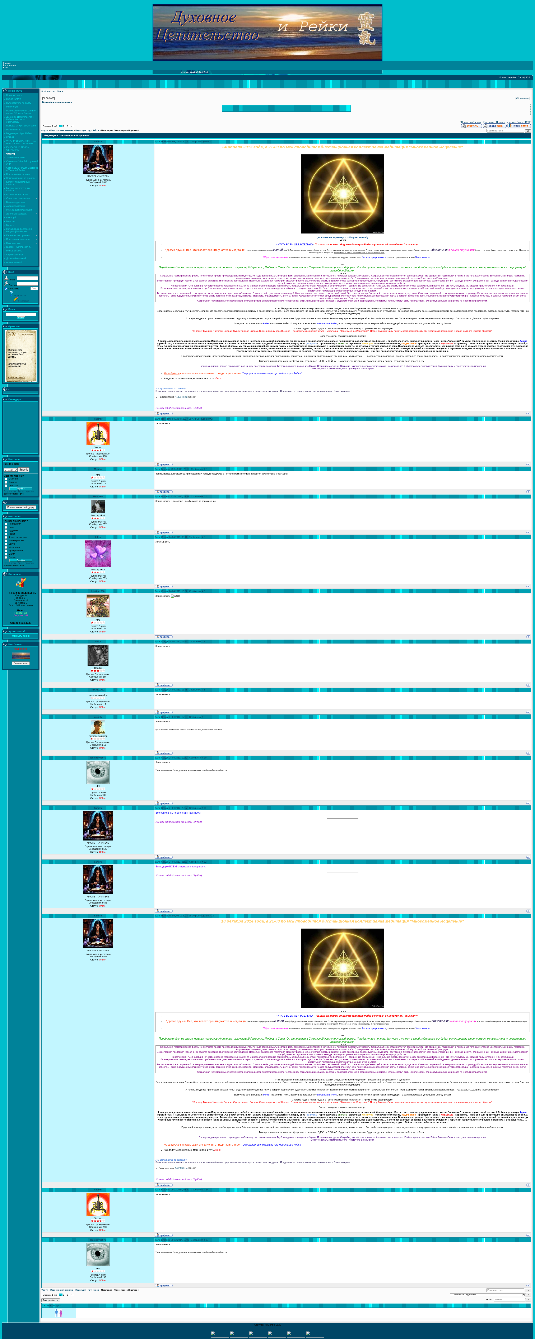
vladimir (98, 419)
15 (207, 1240)
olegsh (98, 717)
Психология (15, 523)
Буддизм (13, 530)
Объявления (523, 98)
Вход (5, 67)
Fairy (98, 641)
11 (205, 808)
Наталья (98, 496)
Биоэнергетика (16, 540)
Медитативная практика (61, 130)
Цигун (12, 544)
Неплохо (13, 485)
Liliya (98, 537)
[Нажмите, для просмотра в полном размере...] (342, 232)
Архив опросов (26, 491)
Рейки (12, 534)
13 (212, 915)
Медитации (14, 547)
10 (205, 757)
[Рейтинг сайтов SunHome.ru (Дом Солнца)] (296, 1336)
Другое (12, 557)
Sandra (98, 141)
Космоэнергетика (18, 537)
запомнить (13, 288)
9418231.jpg (181, 1168)
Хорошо (13, 482)
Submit (23, 469)
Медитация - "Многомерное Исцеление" (120, 130)
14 (207, 1189)
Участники (488, 122)
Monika (98, 469)
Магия (12, 554)
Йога (11, 527)
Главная (7, 63)
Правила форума (505, 122)
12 (205, 862)
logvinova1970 (98, 757)
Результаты (10, 491)
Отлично (13, 478)
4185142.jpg (181, 397)
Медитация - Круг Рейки (87, 130)
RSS (528, 77)
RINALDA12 (98, 689)
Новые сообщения (471, 122)
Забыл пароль (20, 295)
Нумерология (16, 550)
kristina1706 (97, 591)
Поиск (520, 122)
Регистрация (9, 65)
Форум (44, 130)
